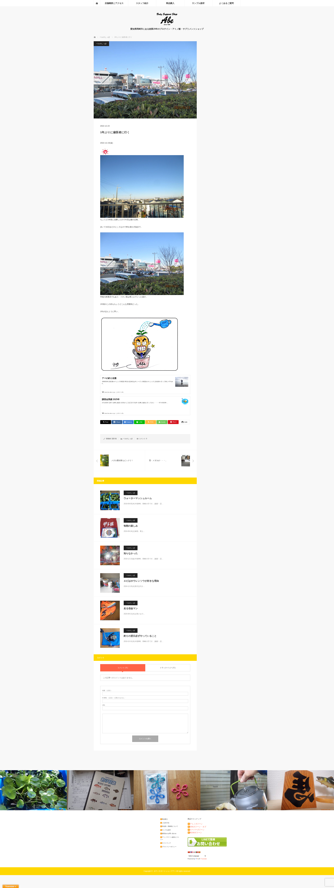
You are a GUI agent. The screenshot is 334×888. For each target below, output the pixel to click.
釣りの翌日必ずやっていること (140, 636)
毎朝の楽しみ (131, 526)
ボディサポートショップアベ (165, 871)
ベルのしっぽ (101, 44)
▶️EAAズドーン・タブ (197, 827)
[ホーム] (97, 3)
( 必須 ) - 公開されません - (113, 698)
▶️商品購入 (164, 819)
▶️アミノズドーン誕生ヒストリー (169, 838)
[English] (191, 852)
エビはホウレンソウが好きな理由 (141, 581)
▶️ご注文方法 (164, 823)
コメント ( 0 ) (123, 668)
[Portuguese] (196, 852)
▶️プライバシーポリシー (168, 846)
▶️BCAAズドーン (195, 833)
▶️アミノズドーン (195, 824)
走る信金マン (131, 608)
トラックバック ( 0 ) (167, 668)
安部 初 (114, 439)
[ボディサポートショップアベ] (167, 25)
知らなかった (131, 553)
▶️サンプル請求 (165, 830)
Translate (204, 859)
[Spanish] (199, 852)
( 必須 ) (106, 690)
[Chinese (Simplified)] (189, 852)
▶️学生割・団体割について (169, 826)
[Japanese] (194, 852)
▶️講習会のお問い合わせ (168, 833)
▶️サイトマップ (165, 843)
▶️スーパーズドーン (196, 830)
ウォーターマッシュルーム (138, 498)
